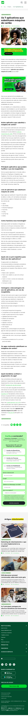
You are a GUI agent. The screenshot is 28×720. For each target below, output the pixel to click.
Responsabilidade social (6, 630)
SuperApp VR (4, 393)
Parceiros (4, 648)
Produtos (4, 645)
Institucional (6, 625)
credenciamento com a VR (13, 402)
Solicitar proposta (14, 503)
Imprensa (3, 637)
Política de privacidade (5, 693)
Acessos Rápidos (7, 651)
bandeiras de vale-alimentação (13, 385)
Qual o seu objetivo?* (8, 490)
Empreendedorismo (7, 14)
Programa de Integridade (6, 696)
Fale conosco (13, 686)
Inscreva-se (8, 53)
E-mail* (5, 478)
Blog (2, 639)
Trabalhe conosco (5, 635)
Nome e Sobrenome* (8, 472)
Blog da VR (11, 412)
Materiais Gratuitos (5, 641)
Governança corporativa (6, 632)
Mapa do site (3, 698)
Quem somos (4, 628)
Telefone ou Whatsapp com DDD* (12, 484)
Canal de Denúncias (5, 694)
